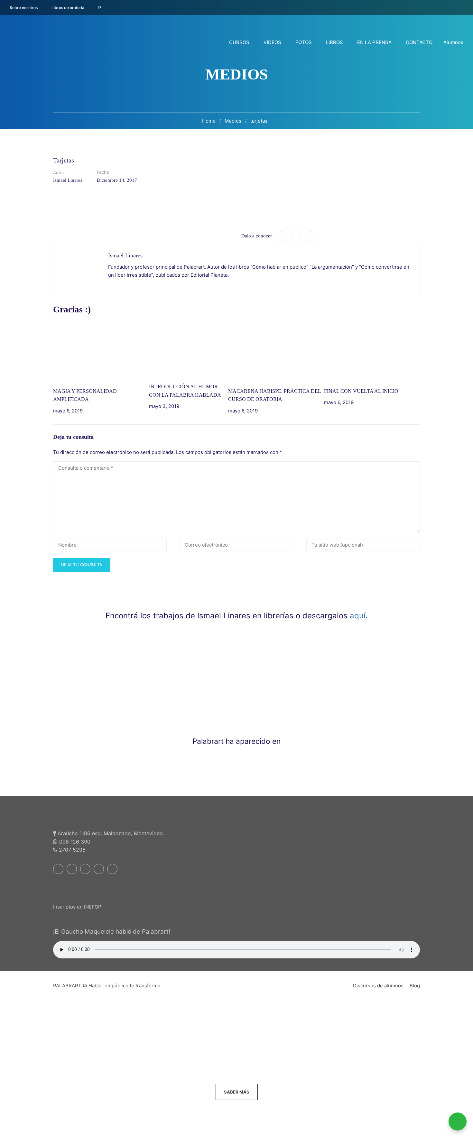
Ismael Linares (67, 180)
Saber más (236, 1091)
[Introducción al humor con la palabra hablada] (188, 349)
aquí (358, 615)
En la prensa (374, 42)
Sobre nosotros (24, 7)
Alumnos (453, 42)
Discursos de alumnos (378, 986)
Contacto (419, 42)
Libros (334, 42)
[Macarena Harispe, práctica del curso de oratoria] (276, 351)
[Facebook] (281, 236)
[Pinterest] (310, 236)
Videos (272, 42)
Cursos (239, 42)
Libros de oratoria (67, 7)
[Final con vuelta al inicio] (372, 351)
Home (209, 121)
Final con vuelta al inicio (361, 391)
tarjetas (258, 121)
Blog (415, 986)
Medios (233, 121)
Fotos (303, 42)
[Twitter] (296, 236)
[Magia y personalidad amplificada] (101, 351)
